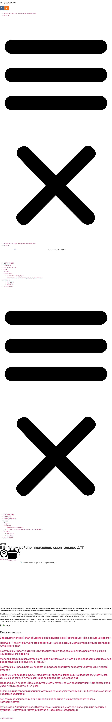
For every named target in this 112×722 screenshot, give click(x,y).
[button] (56, 129)
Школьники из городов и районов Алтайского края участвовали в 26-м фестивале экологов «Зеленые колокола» (55, 692)
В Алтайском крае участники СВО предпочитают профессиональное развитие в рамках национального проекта (53, 652)
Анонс (6, 269)
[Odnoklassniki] (6, 8)
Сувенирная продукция (15, 276)
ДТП (3, 544)
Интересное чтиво (10, 267)
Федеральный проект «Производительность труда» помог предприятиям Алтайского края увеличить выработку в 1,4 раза (55, 684)
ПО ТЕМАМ (7, 265)
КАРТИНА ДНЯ (9, 263)
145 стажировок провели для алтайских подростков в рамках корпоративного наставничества (47, 700)
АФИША (6, 15)
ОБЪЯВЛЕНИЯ (8, 286)
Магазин (6, 271)
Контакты (10, 282)
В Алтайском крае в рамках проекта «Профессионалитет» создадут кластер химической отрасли (54, 668)
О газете (6, 280)
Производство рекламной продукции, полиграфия (24, 278)
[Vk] (2, 8)
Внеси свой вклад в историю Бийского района (20, 13)
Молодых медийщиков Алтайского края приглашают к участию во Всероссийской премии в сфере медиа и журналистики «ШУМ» (55, 660)
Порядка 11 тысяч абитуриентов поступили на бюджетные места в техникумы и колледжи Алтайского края (55, 644)
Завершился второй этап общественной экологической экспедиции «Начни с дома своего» (55, 637)
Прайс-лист (8, 273)
